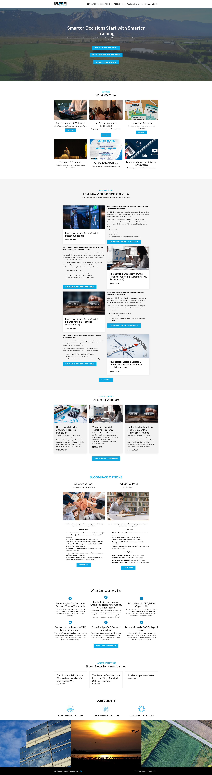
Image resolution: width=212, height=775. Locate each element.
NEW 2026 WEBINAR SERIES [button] (106, 47)
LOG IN (154, 4)
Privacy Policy (152, 771)
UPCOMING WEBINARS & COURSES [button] (106, 55)
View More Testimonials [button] (106, 646)
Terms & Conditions (140, 771)
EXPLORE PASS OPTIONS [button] (106, 62)
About (140, 4)
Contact (147, 4)
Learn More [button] (70, 130)
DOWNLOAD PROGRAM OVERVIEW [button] (124, 242)
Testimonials (132, 4)
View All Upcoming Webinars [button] (106, 458)
